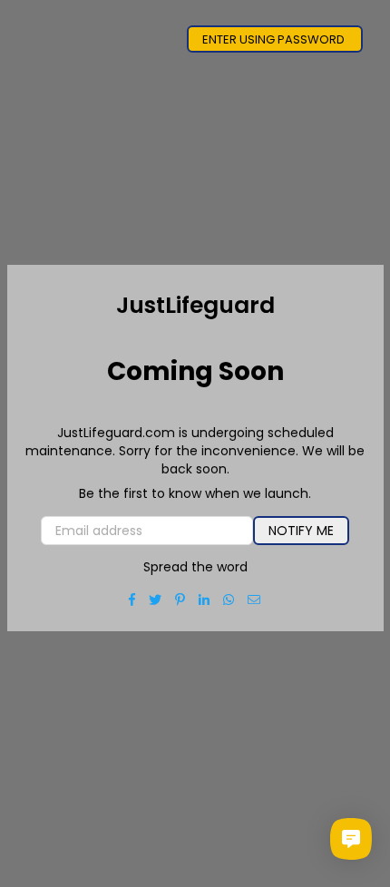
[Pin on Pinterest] (180, 599)
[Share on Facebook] (132, 599)
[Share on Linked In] (204, 599)
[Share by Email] (254, 599)
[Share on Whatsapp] (229, 599)
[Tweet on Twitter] (155, 599)
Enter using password (274, 39)
